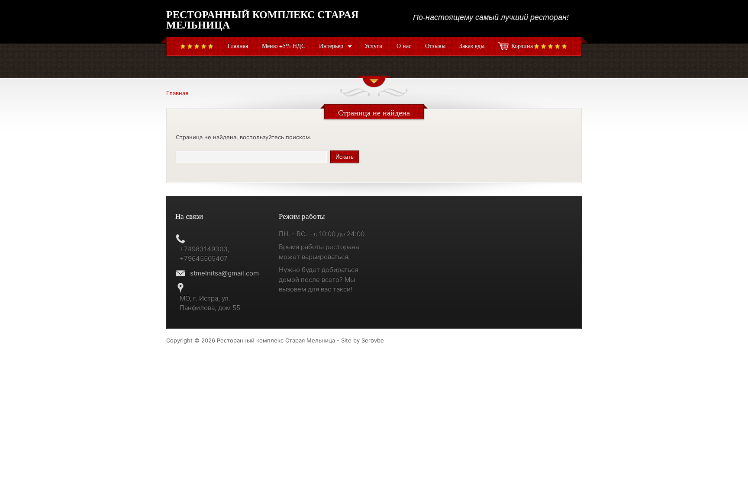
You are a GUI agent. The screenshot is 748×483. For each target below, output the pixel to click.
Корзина (522, 46)
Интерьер (331, 46)
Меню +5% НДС (283, 46)
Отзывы (435, 46)
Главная (238, 46)
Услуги (373, 46)
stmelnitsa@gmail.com (224, 273)
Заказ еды (471, 46)
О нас (404, 46)
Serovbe (372, 340)
